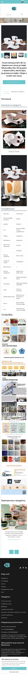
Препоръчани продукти (17, 91)
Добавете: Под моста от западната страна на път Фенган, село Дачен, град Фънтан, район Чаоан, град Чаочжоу (14, 636)
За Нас (3, 584)
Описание (6, 91)
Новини (3, 586)
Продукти (19, 21)
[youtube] (21, 568)
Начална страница (8, 21)
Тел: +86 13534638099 (7, 629)
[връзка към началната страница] (14, 8)
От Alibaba (4, 581)
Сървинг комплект (7, 609)
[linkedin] (26, 568)
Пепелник (4, 617)
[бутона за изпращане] (21, 14)
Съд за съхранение (7, 615)
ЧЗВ (2, 592)
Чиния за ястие (6, 601)
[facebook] (23, 568)
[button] (11, 552)
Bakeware (4, 606)
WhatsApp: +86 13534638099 (9, 632)
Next (25, 55)
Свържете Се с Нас (7, 589)
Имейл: (8, 626)
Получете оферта (13, 82)
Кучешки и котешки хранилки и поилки (13, 612)
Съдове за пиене (6, 604)
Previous (2, 55)
